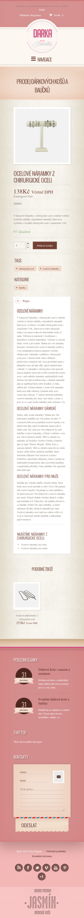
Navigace (44, 59)
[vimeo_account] (46, 868)
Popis (26, 301)
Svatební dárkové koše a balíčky (53, 701)
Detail (42, 9)
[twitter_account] (37, 868)
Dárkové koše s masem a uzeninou (54, 671)
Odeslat (29, 825)
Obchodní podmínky (56, 851)
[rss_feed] (19, 868)
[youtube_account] (56, 868)
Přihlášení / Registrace (30, 15)
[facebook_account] (28, 868)
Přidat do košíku (45, 245)
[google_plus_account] (42, 876)
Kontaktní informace (42, 856)
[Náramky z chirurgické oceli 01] (42, 135)
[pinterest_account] (65, 868)
